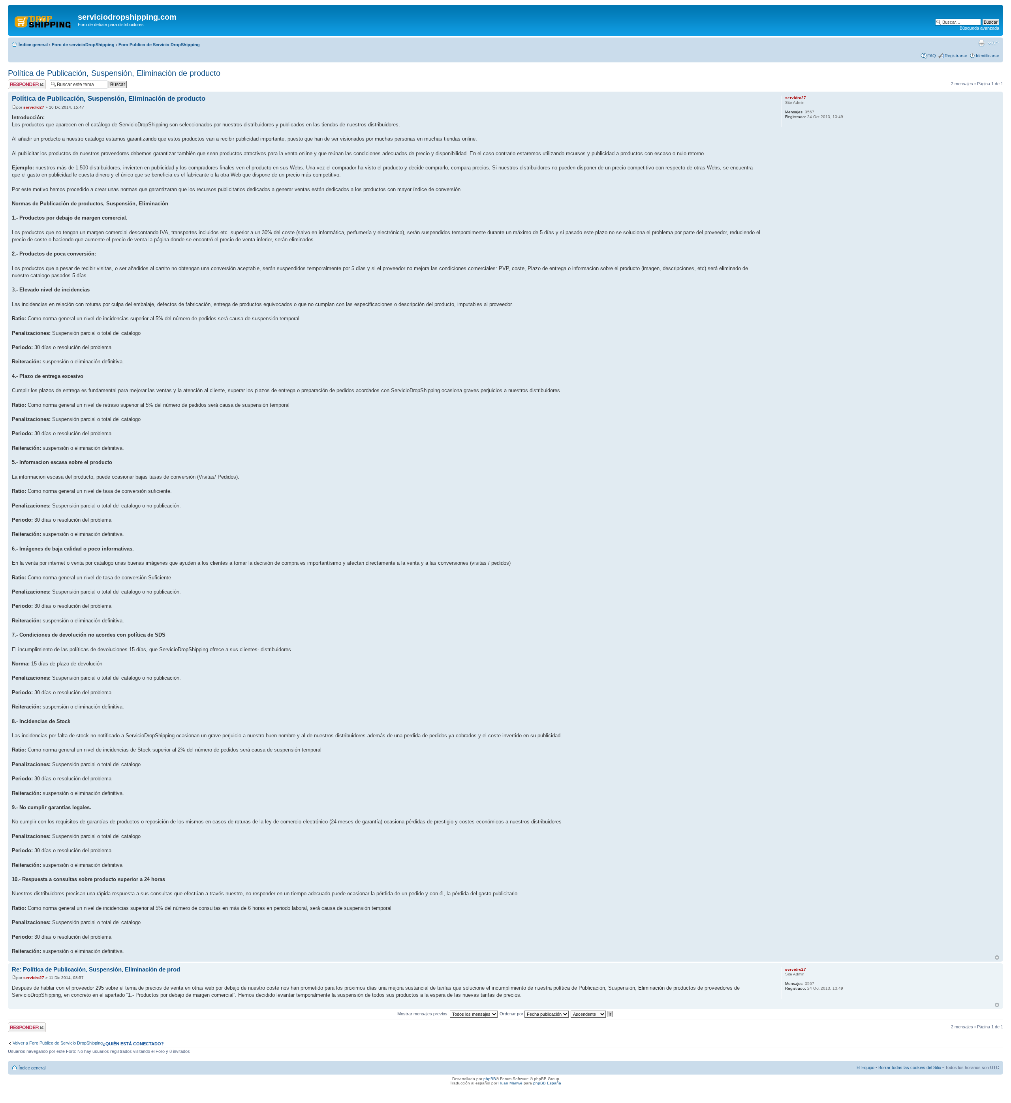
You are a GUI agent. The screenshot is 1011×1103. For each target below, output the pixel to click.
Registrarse (956, 55)
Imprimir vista (981, 43)
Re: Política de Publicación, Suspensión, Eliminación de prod (96, 969)
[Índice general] (44, 19)
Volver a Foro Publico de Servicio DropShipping (58, 1043)
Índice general (33, 44)
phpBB (489, 1079)
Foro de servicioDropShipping (83, 44)
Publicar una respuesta (20, 84)
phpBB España (547, 1083)
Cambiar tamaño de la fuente (993, 43)
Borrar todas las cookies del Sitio (909, 1067)
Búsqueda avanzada (979, 28)
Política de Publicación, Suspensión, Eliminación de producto (114, 73)
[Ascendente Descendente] (592, 1013)
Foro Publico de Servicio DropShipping (159, 44)
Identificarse (987, 55)
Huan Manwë (510, 1083)
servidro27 (33, 107)
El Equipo (865, 1067)
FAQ (931, 55)
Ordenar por (512, 1013)
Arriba (997, 957)
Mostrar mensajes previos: (423, 1013)
